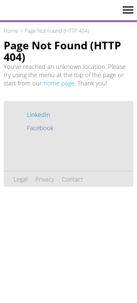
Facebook (40, 128)
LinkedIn (38, 115)
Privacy (44, 179)
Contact (72, 179)
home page (59, 83)
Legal (21, 179)
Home (11, 30)
